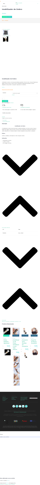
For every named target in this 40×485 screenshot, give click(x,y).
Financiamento (14, 399)
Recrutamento (4, 399)
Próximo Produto (6, 35)
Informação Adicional (6, 227)
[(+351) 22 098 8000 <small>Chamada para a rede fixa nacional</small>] (0, 1)
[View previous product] (3, 29)
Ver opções (15, 335)
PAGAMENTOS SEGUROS (25, 107)
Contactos (3, 400)
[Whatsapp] (26, 406)
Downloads (4, 320)
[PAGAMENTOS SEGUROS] (22, 105)
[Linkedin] (23, 406)
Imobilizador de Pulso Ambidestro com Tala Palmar (16, 344)
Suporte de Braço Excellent (34, 341)
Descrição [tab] (5, 120)
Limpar (13, 94)
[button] (20, 186)
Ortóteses (6, 20)
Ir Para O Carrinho (11, 484)
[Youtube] (20, 406)
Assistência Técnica (14, 397)
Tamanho (4, 92)
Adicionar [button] (6, 335)
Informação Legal (5, 398)
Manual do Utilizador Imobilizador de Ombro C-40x (11, 321)
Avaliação (13, 398)
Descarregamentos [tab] (6, 121)
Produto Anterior (7, 29)
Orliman (3, 116)
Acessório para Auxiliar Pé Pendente (25, 343)
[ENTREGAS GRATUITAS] (3, 105)
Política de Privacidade (24, 397)
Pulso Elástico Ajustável (6, 341)
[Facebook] (13, 406)
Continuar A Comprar (4, 484)
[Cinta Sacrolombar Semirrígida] (5, 32)
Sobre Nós (4, 397)
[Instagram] (17, 406)
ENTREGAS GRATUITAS (6, 107)
